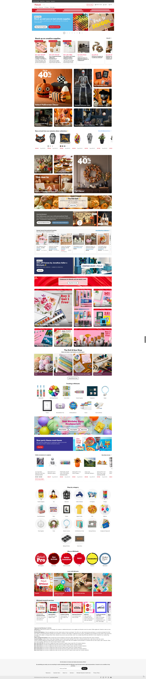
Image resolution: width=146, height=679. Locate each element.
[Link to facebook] (101, 677)
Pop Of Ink (63, 248)
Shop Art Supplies (49, 26)
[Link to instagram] (103, 677)
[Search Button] (44, 4)
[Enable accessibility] (143, 676)
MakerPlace (42, 1)
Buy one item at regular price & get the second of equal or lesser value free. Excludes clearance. (58, 644)
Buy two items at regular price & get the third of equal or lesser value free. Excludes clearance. (58, 647)
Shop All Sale (38, 26)
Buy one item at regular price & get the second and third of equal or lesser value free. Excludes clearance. (60, 645)
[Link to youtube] (111, 677)
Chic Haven (39, 248)
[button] (106, 4)
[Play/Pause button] (64, 33)
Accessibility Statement (54, 677)
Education (53, 1)
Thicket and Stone (89, 249)
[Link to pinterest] (106, 677)
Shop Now (40, 270)
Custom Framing (36, 1)
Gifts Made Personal (53, 248)
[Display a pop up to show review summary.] (94, 248)
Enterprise (48, 1)
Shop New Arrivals (73, 282)
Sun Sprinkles (101, 248)
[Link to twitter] (108, 677)
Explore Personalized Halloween (60, 222)
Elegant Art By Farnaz (78, 247)
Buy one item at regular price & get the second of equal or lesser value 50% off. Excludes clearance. (60, 643)
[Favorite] (46, 234)
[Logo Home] (37, 4)
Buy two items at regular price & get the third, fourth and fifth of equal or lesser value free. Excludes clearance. (61, 650)
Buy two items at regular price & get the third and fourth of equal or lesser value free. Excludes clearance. (60, 648)
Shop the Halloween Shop (44, 222)
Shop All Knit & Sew (73, 378)
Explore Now (73, 205)
